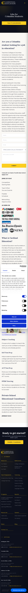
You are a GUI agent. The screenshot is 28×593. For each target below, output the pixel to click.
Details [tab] (14, 270)
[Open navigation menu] (24, 3)
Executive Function (6, 504)
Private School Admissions (18, 467)
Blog (16, 524)
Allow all (14, 317)
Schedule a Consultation (14, 442)
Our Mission (4, 463)
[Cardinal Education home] (8, 3)
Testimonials (18, 502)
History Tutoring (18, 480)
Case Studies (18, 505)
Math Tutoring (18, 485)
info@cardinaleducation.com (15, 547)
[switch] (24, 301)
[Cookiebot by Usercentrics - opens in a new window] (20, 266)
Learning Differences (6, 506)
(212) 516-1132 (4, 585)
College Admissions (19, 463)
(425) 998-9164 (4, 576)
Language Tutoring (19, 488)
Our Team (3, 469)
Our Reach (17, 500)
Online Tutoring (18, 478)
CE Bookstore (4, 518)
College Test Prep (5, 480)
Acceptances (18, 497)
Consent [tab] (5, 270)
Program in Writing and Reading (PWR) (7, 498)
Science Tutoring (19, 483)
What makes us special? (20, 515)
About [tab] (23, 270)
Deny (14, 325)
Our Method (4, 466)
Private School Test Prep (7, 478)
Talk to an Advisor (14, 23)
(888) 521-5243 (4, 547)
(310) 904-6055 (4, 566)
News (2, 524)
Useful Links (4, 515)
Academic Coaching (6, 501)
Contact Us (4, 529)
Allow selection (14, 321)
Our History (17, 518)
